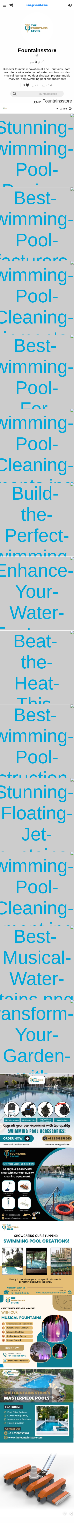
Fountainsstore (37, 50)
